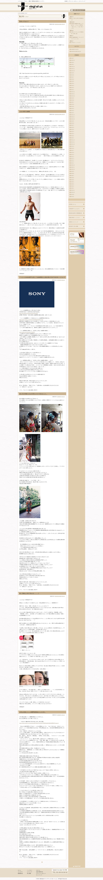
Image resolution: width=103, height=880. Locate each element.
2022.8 (72, 123)
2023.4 (72, 108)
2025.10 (73, 60)
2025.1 (72, 64)
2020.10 (73, 169)
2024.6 (72, 79)
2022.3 (72, 133)
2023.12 (73, 91)
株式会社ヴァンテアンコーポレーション (49, 878)
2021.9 (72, 146)
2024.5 (72, 81)
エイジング (29, 871)
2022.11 (72, 116)
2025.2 (72, 62)
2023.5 (72, 106)
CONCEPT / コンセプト (74, 208)
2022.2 (72, 135)
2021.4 (72, 156)
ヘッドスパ (29, 870)
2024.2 (72, 87)
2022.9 (72, 121)
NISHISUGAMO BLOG (76, 51)
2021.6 (72, 152)
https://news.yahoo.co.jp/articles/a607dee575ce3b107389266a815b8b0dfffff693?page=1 (39, 723)
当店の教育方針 (39, 871)
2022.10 (73, 119)
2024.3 (72, 85)
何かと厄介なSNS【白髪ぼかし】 (77, 19)
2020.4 (72, 181)
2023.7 (72, 102)
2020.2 (72, 186)
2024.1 (72, 89)
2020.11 (72, 167)
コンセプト (20, 871)
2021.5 (72, 154)
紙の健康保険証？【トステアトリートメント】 (77, 38)
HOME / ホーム (72, 204)
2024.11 (72, 68)
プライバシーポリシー (73, 1)
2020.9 (72, 171)
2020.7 (72, 175)
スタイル (38, 870)
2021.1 (72, 163)
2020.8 (72, 173)
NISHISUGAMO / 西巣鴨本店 (75, 213)
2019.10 (73, 192)
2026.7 (72, 58)
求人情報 (29, 873)
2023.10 (73, 95)
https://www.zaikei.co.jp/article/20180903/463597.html (31, 319)
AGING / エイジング (73, 222)
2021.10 (73, 144)
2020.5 (72, 179)
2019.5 (72, 196)
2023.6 (72, 104)
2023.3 (72, 110)
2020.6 (72, 177)
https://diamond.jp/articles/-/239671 (27, 332)
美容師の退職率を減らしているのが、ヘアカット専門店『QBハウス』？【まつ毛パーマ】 (77, 26)
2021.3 (72, 158)
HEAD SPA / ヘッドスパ (74, 217)
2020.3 (72, 184)
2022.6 (72, 127)
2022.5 (72, 129)
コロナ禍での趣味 (24, 111)
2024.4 (72, 83)
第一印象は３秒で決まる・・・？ (29, 593)
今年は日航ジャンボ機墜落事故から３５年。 (32, 712)
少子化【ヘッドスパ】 (76, 42)
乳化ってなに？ (24, 21)
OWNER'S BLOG (74, 49)
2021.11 (72, 142)
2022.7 (72, 125)
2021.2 (72, 160)
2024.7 (72, 77)
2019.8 (72, 194)
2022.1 (72, 137)
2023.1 (72, 112)
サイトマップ (82, 1)
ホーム (19, 870)
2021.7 (72, 150)
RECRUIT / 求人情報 (73, 226)
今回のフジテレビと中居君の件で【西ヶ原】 (77, 32)
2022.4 (72, 131)
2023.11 (72, 93)
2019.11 (72, 190)
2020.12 (73, 165)
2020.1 (72, 188)
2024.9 (72, 72)
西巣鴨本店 (20, 873)
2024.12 (73, 66)
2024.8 (72, 75)
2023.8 (72, 100)
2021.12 (73, 139)
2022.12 (73, 114)
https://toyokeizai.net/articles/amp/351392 (28, 313)
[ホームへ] (30, 7)
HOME (66, 1)
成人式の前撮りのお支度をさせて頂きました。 (33, 394)
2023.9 (72, 98)
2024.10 (73, 70)
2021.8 (72, 148)
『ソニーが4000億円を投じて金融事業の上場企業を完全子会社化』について (42, 277)
